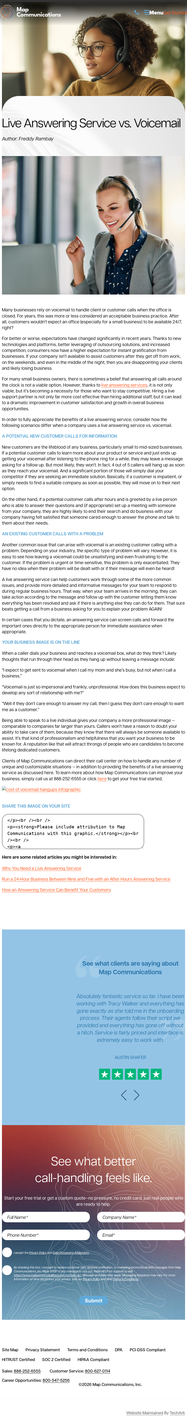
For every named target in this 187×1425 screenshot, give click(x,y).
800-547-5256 (56, 1380)
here (102, 778)
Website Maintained (144, 1412)
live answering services (124, 385)
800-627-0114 (97, 1371)
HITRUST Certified (18, 1359)
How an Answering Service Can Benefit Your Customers (56, 889)
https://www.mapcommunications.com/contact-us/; (48, 1275)
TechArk (177, 1412)
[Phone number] (136, 12)
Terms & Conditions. (126, 1279)
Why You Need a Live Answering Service (41, 868)
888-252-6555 (27, 1371)
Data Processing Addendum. (71, 1253)
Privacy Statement (43, 1349)
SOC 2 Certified (56, 1359)
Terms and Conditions (87, 1349)
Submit (93, 1300)
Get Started (175, 13)
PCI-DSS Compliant (148, 1349)
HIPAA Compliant (93, 1359)
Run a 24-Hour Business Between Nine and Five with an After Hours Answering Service (86, 879)
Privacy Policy (38, 1253)
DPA (118, 1349)
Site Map (10, 1349)
